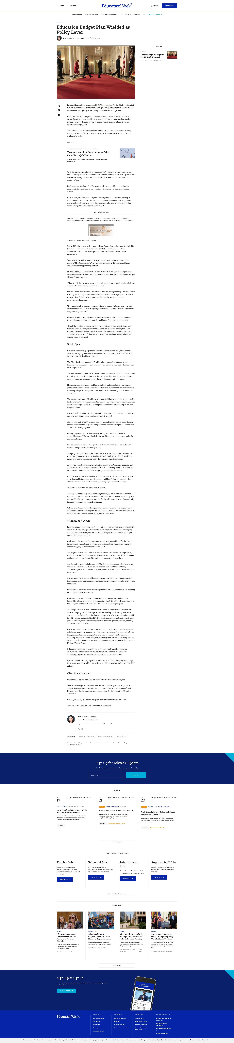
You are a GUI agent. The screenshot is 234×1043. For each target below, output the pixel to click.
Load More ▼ (117, 965)
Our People (96, 1024)
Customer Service (119, 1024)
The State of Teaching (90, 149)
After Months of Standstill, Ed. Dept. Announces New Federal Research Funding (131, 936)
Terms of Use (194, 1040)
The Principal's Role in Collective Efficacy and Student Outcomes (158, 813)
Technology (126, 14)
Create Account (66, 991)
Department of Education (86, 736)
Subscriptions (139, 1018)
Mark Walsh (60, 952)
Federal (60, 22)
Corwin (123, 823)
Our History (96, 1021)
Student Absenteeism (113, 806)
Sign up (136, 775)
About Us (96, 1014)
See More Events (117, 842)
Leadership (77, 14)
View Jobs (64, 879)
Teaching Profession (74, 149)
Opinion (137, 14)
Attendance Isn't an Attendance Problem (116, 811)
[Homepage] (117, 5)
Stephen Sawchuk (125, 949)
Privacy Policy (115, 1040)
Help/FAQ (117, 1021)
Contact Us (118, 1014)
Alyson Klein (69, 38)
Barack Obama (121, 736)
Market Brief (155, 14)
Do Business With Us (163, 1014)
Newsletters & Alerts (141, 1021)
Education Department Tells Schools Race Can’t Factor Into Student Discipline (67, 937)
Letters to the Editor (120, 1018)
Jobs (144, 14)
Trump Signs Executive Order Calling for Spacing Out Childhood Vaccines (162, 936)
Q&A (96, 931)
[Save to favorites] (59, 110)
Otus (164, 827)
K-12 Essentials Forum (76, 806)
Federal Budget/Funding (105, 736)
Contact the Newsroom (121, 1028)
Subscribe (169, 5)
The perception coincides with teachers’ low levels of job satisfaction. (87, 161)
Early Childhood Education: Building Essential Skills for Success (72, 811)
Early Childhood (62, 806)
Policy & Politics (91, 14)
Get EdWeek (139, 1014)
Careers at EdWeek (98, 1031)
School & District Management (159, 806)
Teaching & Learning (109, 14)
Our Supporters (97, 1028)
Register (60, 825)
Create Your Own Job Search (116, 894)
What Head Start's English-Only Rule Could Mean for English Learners (99, 936)
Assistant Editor (82, 720)
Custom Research (161, 1033)
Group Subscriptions (141, 1024)
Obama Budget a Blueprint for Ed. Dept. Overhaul (152, 56)
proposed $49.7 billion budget (100, 105)
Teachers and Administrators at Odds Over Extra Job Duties (88, 154)
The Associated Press (157, 951)
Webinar (125, 806)
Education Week (92, 720)
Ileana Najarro (92, 947)
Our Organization (98, 1018)
